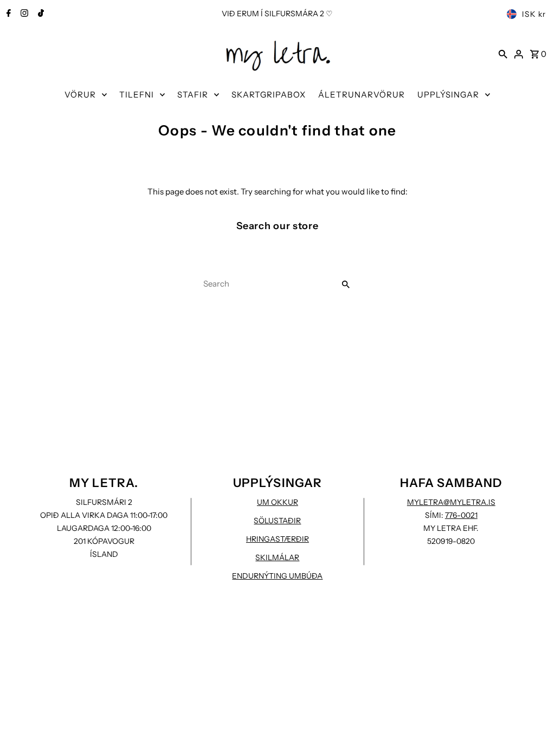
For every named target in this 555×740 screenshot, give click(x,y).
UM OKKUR (277, 502)
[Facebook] (7, 14)
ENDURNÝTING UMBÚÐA (277, 576)
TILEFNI (136, 94)
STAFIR (192, 94)
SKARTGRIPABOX (268, 94)
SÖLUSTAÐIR (277, 520)
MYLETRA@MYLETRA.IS (451, 502)
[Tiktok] (39, 14)
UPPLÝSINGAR (448, 94)
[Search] (503, 53)
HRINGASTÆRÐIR (277, 539)
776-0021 (461, 515)
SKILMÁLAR (277, 557)
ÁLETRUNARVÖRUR (361, 94)
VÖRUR (80, 94)
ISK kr (534, 14)
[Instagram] (23, 14)
